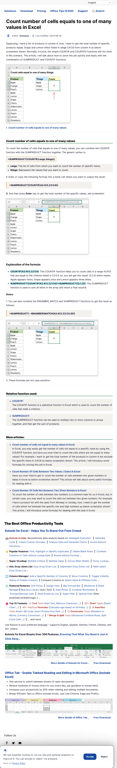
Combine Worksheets (83, 589)
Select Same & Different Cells (81, 580)
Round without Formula (66, 555)
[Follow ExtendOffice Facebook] (6, 742)
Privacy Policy (18, 763)
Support (83, 10)
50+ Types (93, 603)
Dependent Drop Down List (75, 566)
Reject (104, 756)
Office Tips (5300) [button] (61, 10)
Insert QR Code (25, 611)
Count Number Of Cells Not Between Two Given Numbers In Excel (49, 490)
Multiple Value (57, 561)
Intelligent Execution (80, 538)
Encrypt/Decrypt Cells (22, 593)
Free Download (102, 663)
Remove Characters (66, 603)
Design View (53, 585)
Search (100, 10)
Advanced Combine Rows (86, 615)
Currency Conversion (28, 615)
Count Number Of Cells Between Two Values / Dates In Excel (46, 471)
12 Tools (36, 603)
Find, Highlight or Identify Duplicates (49, 551)
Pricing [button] (41, 10)
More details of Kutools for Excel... (70, 663)
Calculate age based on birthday (67, 607)
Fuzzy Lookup (100, 561)
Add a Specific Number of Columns (49, 576)
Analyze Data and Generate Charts (68, 542)
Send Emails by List (48, 593)
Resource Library (30, 589)
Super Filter (68, 593)
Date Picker (62, 589)
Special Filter (86, 593)
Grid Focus (37, 585)
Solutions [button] (10, 10)
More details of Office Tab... (73, 717)
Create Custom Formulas (32, 542)
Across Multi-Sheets (78, 561)
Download (26, 10)
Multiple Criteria (36, 561)
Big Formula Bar (71, 585)
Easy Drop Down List (45, 566)
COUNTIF (17, 401)
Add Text (50, 603)
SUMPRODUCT (20, 415)
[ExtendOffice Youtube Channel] (20, 742)
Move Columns (80, 576)
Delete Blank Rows (83, 551)
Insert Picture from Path (47, 611)
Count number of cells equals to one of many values (37, 127)
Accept (90, 756)
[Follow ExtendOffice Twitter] (13, 742)
